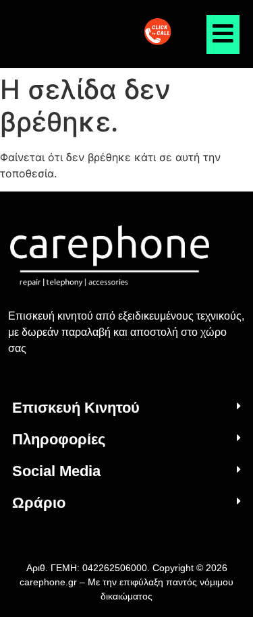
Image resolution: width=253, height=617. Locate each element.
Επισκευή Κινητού (76, 407)
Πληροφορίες (58, 439)
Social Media (56, 471)
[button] (126, 408)
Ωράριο (38, 502)
